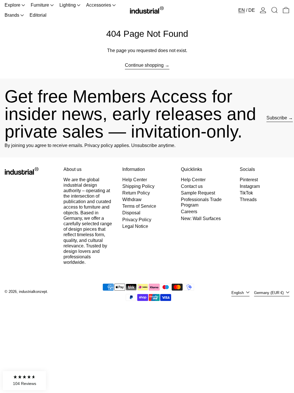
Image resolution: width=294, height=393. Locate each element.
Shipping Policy (138, 186)
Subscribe (276, 117)
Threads (248, 199)
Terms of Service (139, 206)
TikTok (246, 192)
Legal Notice (135, 226)
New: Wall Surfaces (201, 218)
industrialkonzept (33, 291)
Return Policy (136, 192)
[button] (274, 10)
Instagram (250, 186)
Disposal (131, 212)
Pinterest (249, 179)
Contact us (192, 186)
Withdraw (132, 199)
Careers (189, 211)
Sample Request (198, 192)
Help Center (134, 179)
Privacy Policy (136, 219)
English (238, 293)
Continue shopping (144, 65)
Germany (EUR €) (269, 293)
